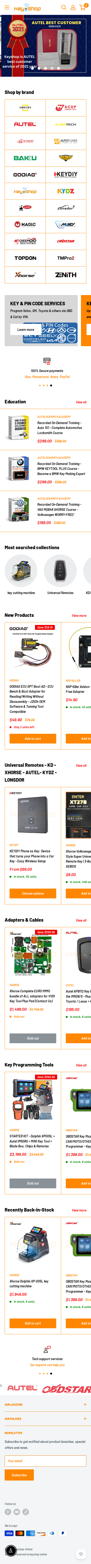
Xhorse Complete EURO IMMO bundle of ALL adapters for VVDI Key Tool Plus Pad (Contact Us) (32, 996)
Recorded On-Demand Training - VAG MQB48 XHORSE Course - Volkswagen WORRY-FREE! (59, 509)
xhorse (14, 984)
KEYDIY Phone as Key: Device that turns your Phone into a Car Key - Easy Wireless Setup (32, 856)
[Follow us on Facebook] (8, 1512)
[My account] (73, 7)
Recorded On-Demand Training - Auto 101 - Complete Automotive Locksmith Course (59, 428)
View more (79, 616)
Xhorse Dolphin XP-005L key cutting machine (29, 1283)
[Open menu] (7, 7)
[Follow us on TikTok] (25, 1512)
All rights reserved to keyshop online (26, 1554)
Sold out (33, 1038)
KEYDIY (14, 845)
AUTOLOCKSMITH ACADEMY (54, 416)
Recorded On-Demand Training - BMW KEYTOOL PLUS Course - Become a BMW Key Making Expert (61, 469)
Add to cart (33, 738)
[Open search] (63, 7)
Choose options (33, 893)
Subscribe (19, 1475)
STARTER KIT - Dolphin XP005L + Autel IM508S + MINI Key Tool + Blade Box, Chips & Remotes (32, 1141)
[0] (82, 7)
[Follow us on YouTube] (17, 1512)
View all (81, 402)
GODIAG (14, 680)
